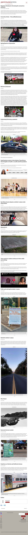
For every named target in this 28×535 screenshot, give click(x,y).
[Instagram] (1, 513)
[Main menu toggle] (26, 2)
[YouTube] (1, 515)
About (1, 526)
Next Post (25, 508)
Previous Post (3, 508)
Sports (1, 520)
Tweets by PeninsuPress (10, 512)
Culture (1, 521)
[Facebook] (1, 505)
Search (23, 512)
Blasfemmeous (6, 23)
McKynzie (23, 24)
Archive (23, 516)
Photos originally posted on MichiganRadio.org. (7, 157)
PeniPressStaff (7, 500)
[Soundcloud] (1, 516)
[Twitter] (3, 505)
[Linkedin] (4, 505)
